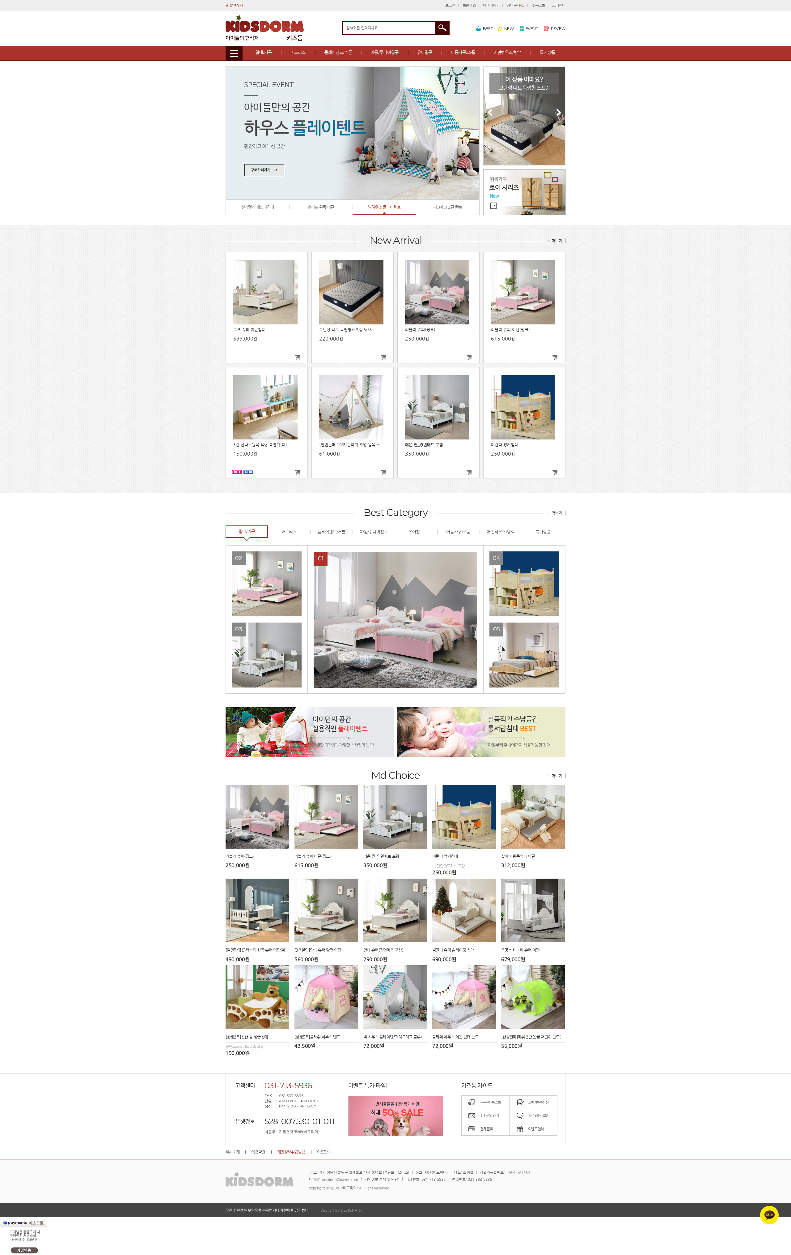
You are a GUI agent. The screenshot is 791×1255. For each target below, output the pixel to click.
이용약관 (258, 1152)
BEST (488, 28)
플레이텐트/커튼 (338, 52)
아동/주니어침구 (384, 52)
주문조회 (538, 5)
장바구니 (515, 5)
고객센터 (558, 5)
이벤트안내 (536, 1129)
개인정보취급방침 (291, 1152)
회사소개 (232, 1152)
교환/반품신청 (538, 1102)
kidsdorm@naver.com (339, 1179)
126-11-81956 (518, 1172)
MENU (234, 53)
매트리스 (298, 52)
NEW (509, 28)
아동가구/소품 (463, 52)
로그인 (450, 5)
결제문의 (486, 1129)
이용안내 (324, 1152)
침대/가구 (263, 52)
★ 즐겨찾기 (234, 5)
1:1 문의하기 (489, 1115)
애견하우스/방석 (507, 52)
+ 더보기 (555, 240)
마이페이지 (491, 5)
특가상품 (547, 52)
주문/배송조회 (490, 1102)
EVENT (532, 28)
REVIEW (558, 28)
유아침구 (424, 52)
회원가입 (469, 5)
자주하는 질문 (538, 1115)
